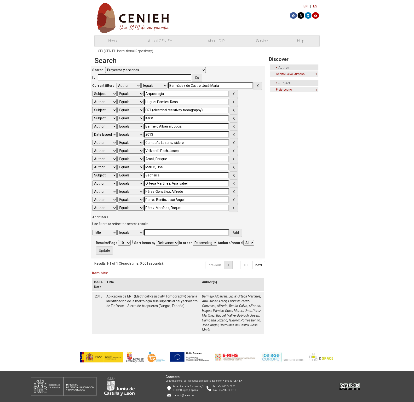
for (94, 77)
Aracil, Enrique (228, 301)
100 (246, 265)
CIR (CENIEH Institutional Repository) (125, 51)
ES (315, 6)
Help (300, 41)
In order (185, 243)
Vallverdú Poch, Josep (243, 315)
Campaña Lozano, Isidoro (220, 320)
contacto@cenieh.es (184, 395)
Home (113, 41)
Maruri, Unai (242, 311)
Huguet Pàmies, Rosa (217, 311)
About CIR (216, 41)
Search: (98, 70)
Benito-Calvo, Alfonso (244, 306)
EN (306, 6)
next (258, 265)
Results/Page (106, 243)
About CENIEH (160, 41)
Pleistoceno (284, 89)
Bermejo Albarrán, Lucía (219, 296)
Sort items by (144, 243)
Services (263, 41)
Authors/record (230, 243)
